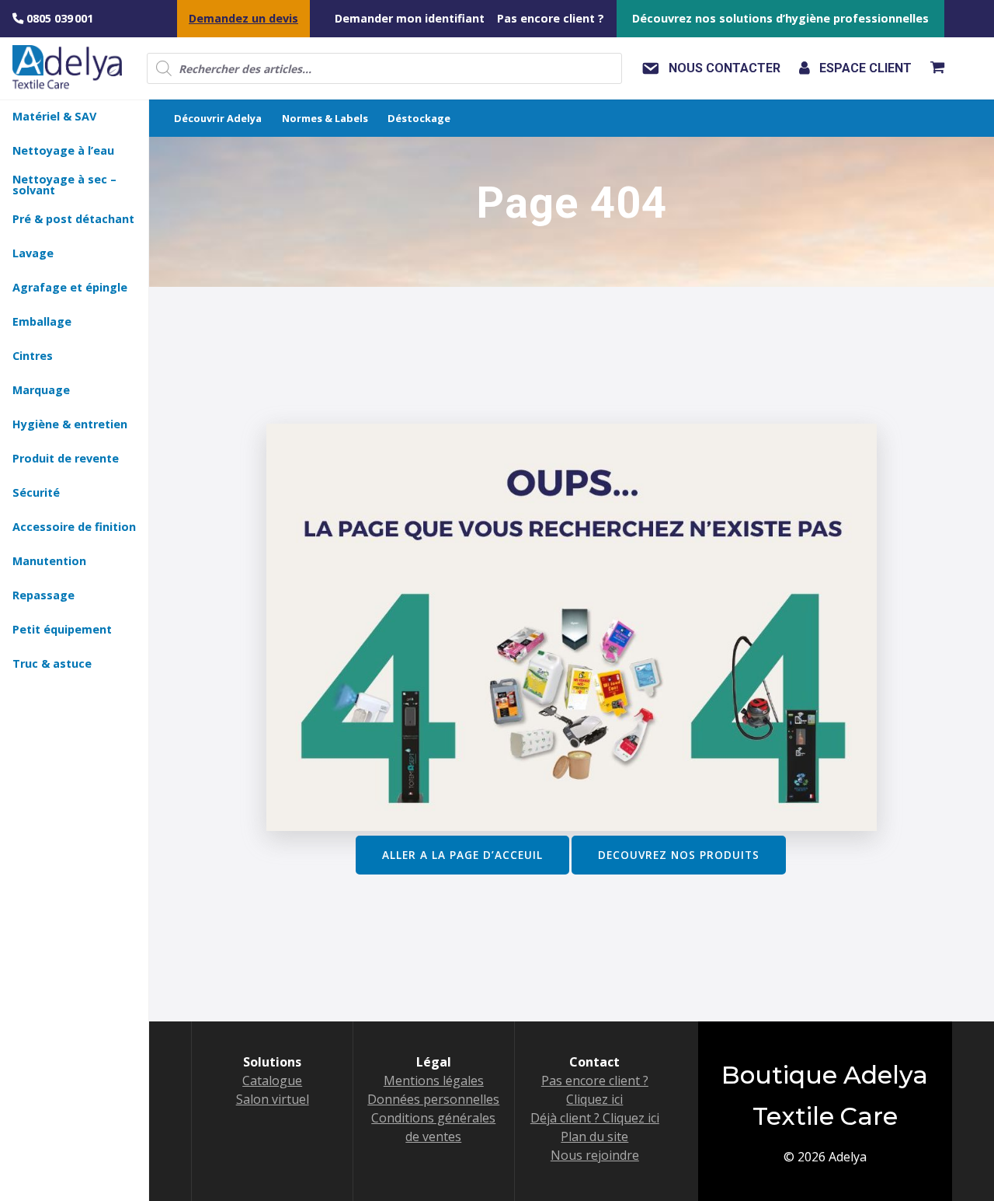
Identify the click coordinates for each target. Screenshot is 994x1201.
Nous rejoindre (595, 1155)
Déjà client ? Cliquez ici (594, 1117)
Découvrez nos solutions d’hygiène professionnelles (780, 18)
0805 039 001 (58, 18)
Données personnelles (433, 1099)
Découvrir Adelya (218, 118)
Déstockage (419, 118)
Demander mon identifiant (410, 18)
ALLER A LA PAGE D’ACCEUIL (462, 854)
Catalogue (272, 1080)
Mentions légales (434, 1080)
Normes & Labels (325, 118)
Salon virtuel (272, 1099)
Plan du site (594, 1136)
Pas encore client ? (550, 18)
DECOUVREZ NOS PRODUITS (678, 854)
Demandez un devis (243, 18)
